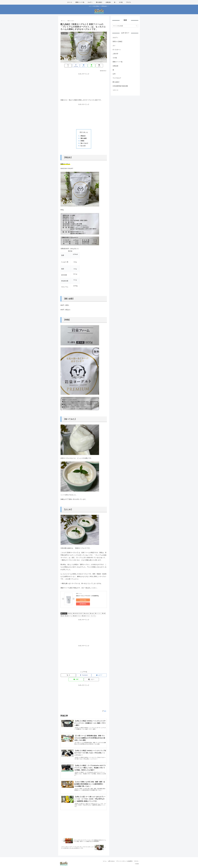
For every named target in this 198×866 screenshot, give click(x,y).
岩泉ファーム (69, 615)
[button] (99, 65)
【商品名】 (83, 135)
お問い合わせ (111, 861)
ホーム (104, 861)
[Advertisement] (83, 86)
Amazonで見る (83, 600)
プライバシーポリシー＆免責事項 (124, 861)
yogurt (92, 613)
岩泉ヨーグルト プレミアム (89, 615)
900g (71, 613)
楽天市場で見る (83, 603)
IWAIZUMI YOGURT (78, 613)
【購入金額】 (83, 138)
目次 (81, 132)
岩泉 (63, 615)
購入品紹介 (64, 613)
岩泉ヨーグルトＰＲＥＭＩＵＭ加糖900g (87, 595)
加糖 (104, 613)
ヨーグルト (98, 613)
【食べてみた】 (84, 143)
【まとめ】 (83, 145)
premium (87, 613)
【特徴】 (82, 140)
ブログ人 (136, 861)
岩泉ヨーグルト (77, 615)
